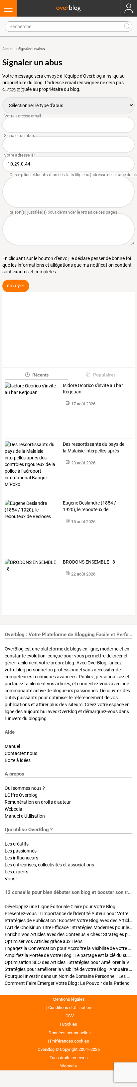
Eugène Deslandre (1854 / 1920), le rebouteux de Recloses (89, 506)
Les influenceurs (21, 857)
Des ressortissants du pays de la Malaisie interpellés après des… (93, 448)
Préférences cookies (69, 1041)
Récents (40, 374)
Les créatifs (17, 844)
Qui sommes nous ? (25, 788)
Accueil (8, 49)
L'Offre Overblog (21, 795)
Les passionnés (21, 850)
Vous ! (11, 878)
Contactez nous (21, 753)
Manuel (12, 746)
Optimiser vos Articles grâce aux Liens (43, 941)
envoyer (16, 285)
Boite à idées (18, 760)
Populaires (104, 374)
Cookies (69, 1024)
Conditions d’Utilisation (69, 1007)
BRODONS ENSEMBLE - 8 (89, 562)
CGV (70, 1015)
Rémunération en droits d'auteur (38, 802)
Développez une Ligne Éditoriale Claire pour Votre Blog (60, 906)
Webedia (13, 809)
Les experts (16, 871)
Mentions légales (69, 999)
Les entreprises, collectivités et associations (49, 864)
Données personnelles (70, 1032)
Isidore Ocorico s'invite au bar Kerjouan (93, 389)
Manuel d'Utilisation (25, 816)
